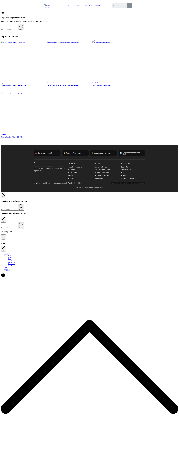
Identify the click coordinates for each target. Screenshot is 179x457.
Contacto (98, 6)
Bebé (9, 259)
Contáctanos (98, 178)
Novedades (72, 170)
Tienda (85, 6)
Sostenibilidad (126, 170)
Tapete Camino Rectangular (101, 85)
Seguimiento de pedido (102, 175)
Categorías (77, 6)
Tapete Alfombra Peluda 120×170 (11, 137)
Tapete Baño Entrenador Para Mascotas (13, 85)
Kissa (91, 6)
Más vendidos (72, 173)
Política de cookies (74, 183)
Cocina (10, 260)
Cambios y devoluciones (102, 170)
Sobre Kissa (125, 167)
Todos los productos (75, 167)
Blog (122, 173)
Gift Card (71, 178)
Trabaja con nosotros (128, 178)
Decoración (11, 262)
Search (21, 29)
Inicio (69, 6)
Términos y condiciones (42, 183)
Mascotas (11, 265)
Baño (9, 257)
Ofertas (70, 175)
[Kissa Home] (38, 162)
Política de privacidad (59, 183)
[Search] (129, 5)
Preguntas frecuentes (102, 173)
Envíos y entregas (100, 167)
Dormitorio (11, 264)
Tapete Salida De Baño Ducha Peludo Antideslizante (63, 85)
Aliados (123, 175)
